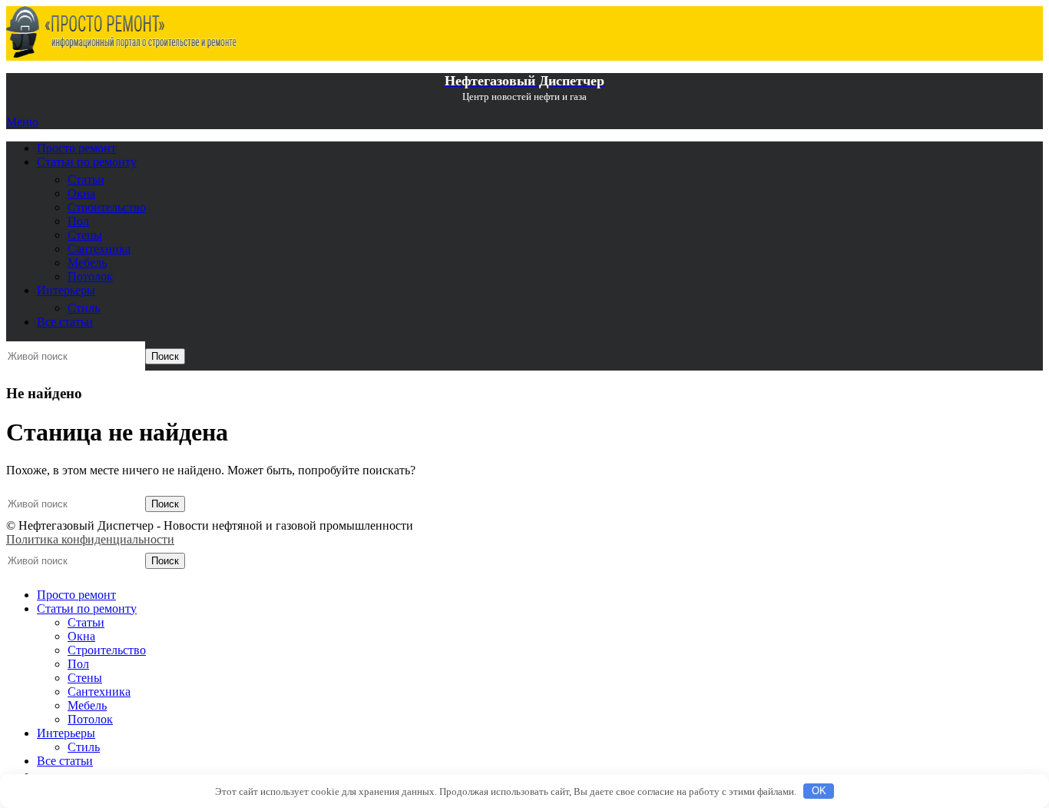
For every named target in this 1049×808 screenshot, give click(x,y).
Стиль (84, 307)
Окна (81, 193)
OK (819, 790)
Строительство (107, 207)
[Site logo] (121, 53)
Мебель (87, 262)
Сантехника (99, 248)
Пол (78, 221)
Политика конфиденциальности (90, 539)
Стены (85, 234)
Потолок (90, 276)
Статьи (86, 179)
